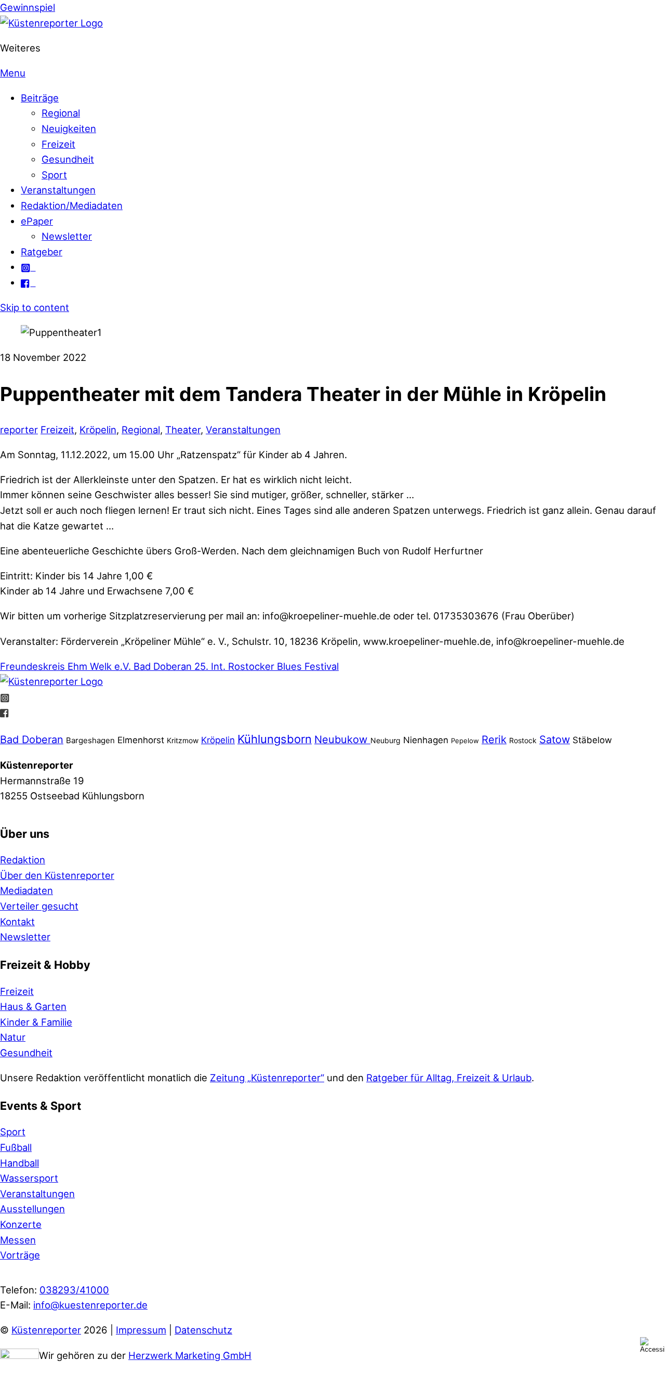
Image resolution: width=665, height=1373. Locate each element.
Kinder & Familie (36, 1022)
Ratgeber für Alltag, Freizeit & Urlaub (448, 1077)
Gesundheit (68, 159)
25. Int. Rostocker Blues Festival (265, 666)
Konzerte (21, 1224)
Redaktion (22, 859)
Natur (12, 1037)
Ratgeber (41, 251)
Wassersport (29, 1178)
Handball (19, 1163)
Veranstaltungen (58, 190)
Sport (54, 174)
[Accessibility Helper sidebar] (652, 1344)
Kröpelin (97, 429)
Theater (183, 429)
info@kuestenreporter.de (90, 1305)
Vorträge (20, 1255)
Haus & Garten (33, 1006)
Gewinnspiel (27, 7)
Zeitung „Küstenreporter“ (267, 1077)
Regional (61, 113)
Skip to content (34, 307)
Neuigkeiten (69, 128)
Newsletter (67, 236)
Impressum (141, 1330)
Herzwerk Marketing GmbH (189, 1355)
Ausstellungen (32, 1208)
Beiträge (40, 97)
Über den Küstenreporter (57, 875)
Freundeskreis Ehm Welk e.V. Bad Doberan (96, 666)
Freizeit (58, 144)
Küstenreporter (46, 1330)
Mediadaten (26, 890)
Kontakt (17, 921)
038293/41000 (74, 1290)
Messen (18, 1240)
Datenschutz (203, 1330)
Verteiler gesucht (39, 906)
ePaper (37, 221)
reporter (19, 429)
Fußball (16, 1147)
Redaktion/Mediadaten (72, 205)
